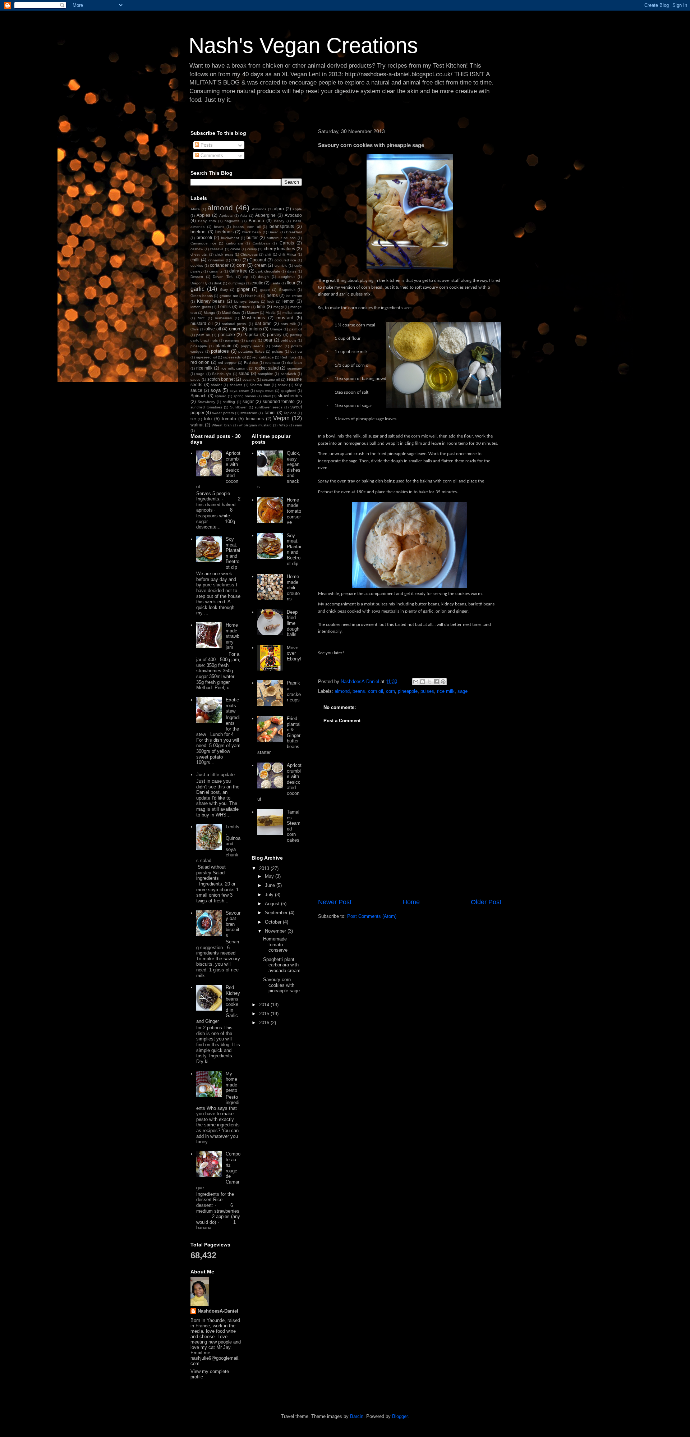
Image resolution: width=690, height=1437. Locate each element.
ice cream (294, 296)
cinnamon (216, 260)
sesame (249, 379)
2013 (265, 868)
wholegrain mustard (255, 425)
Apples (203, 215)
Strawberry (206, 402)
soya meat (264, 391)
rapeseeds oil (234, 357)
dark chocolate (268, 271)
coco (236, 259)
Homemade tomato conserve (294, 511)
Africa (195, 209)
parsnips (232, 340)
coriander (219, 265)
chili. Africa (287, 254)
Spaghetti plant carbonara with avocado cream (281, 965)
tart (193, 419)
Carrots (287, 243)
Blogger (400, 1416)
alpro (279, 208)
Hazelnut (252, 296)
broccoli (204, 237)
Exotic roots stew (232, 705)
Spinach (198, 395)
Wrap (283, 425)
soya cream (239, 391)
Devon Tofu (223, 277)
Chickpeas (249, 254)
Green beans (201, 296)
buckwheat (230, 238)
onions (255, 328)
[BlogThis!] (422, 681)
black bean (251, 232)
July (270, 894)
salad (244, 373)
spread (220, 396)
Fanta (275, 283)
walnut (196, 424)
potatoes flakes (251, 351)
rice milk (446, 691)
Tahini (270, 412)
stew (267, 396)
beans (219, 227)
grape (265, 290)
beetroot (198, 231)
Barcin (356, 1416)
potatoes (220, 351)
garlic (197, 289)
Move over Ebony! (294, 653)
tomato (229, 418)
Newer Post (334, 902)
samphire (265, 374)
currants (215, 271)
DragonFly (198, 283)
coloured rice (285, 260)
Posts (206, 145)
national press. (234, 324)
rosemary (294, 368)
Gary (224, 290)
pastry (251, 340)
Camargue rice (203, 243)
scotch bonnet (221, 379)
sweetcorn (248, 413)
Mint (201, 318)
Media (271, 313)
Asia (243, 216)
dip (245, 277)
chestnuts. (199, 254)
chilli (194, 259)
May (270, 876)
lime (261, 306)
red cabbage (262, 357)
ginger (243, 289)
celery (252, 249)
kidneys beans (246, 301)
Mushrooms (253, 317)
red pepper (227, 363)
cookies (196, 265)
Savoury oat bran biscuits (233, 924)
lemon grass (200, 307)
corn (390, 691)
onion (234, 328)
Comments (211, 155)
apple (297, 209)
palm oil (295, 329)
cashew (196, 249)
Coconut (257, 259)
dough (263, 277)
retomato (272, 363)
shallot (216, 385)
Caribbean (261, 243)
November (276, 931)
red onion (200, 362)
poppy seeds (252, 346)
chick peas (224, 254)
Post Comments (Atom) (371, 916)
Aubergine (265, 215)
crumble (281, 265)
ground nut (229, 296)
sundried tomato (279, 401)
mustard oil (201, 323)
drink (218, 283)
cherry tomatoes (279, 248)
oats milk (288, 324)
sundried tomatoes (206, 407)
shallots (236, 385)
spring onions (245, 396)
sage (462, 691)
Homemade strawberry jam (232, 636)
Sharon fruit (260, 385)
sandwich (288, 374)
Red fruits (288, 357)
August (273, 903)
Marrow (253, 313)
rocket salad (267, 368)
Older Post (486, 902)
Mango (209, 313)
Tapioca (290, 413)
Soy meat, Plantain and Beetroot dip (233, 553)
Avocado (293, 215)
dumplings (236, 283)
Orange (276, 329)
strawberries (290, 395)
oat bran (263, 323)
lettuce (244, 307)
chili (268, 254)
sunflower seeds (268, 407)
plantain (223, 345)
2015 (265, 1013)
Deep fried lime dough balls (293, 623)
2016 (265, 1022)
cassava (217, 249)
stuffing (229, 402)
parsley (274, 334)
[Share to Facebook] (436, 681)
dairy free (238, 271)
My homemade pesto (231, 1082)
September (277, 912)
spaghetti (288, 391)
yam (298, 425)
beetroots (224, 231)
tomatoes (255, 418)
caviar (235, 249)
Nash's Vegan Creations (303, 45)
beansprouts (282, 226)
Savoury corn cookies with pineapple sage (281, 985)
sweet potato (223, 413)
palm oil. (203, 335)
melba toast (292, 313)
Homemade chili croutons (293, 587)
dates (291, 271)
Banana (256, 220)
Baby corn (207, 221)
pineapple (408, 691)
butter (252, 237)
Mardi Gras (231, 313)
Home (411, 902)
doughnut (287, 277)
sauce (195, 379)
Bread (273, 232)
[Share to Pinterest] (443, 681)
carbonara (234, 243)
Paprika (250, 334)
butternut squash (281, 238)
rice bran (294, 363)
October (274, 922)
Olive (194, 329)
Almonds (259, 209)
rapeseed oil (206, 357)
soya (216, 390)
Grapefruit (287, 290)
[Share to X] (429, 681)
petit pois (288, 340)
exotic (257, 282)
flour (291, 282)
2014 (265, 1004)
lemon (288, 301)
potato (277, 346)
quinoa (296, 351)
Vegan (281, 418)
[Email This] (415, 681)
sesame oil (271, 379)
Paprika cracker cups (294, 691)
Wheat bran (221, 425)
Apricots (226, 216)
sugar (248, 401)
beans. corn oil (368, 691)
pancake (226, 334)
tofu (208, 418)
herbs (272, 295)
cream (260, 265)
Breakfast (294, 232)
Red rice (251, 363)
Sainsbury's (221, 374)
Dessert (196, 277)
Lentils (224, 306)
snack (283, 385)
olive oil (213, 328)
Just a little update (215, 774)
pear (267, 340)
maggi (278, 307)
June (270, 885)
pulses (427, 691)
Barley (279, 221)
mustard (284, 317)
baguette (232, 221)
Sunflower (238, 407)
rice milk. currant (234, 368)
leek (270, 301)
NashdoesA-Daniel (218, 1311)
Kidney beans (211, 301)
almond (342, 691)
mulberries (223, 318)
